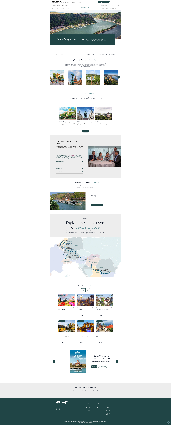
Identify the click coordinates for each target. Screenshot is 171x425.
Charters (107, 406)
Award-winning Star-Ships (60, 161)
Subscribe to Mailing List (99, 406)
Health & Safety (88, 407)
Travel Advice (88, 410)
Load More (84, 131)
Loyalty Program (65, 5)
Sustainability (108, 410)
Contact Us (87, 403)
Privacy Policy (108, 413)
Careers (107, 407)
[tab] (79, 103)
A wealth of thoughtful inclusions (61, 171)
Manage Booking (104, 5)
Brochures (54, 5)
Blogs (97, 404)
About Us (107, 403)
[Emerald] (85, 8)
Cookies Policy (108, 414)
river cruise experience (72, 155)
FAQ (86, 406)
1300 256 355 (111, 5)
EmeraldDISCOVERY (59, 168)
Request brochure (97, 366)
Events (59, 5)
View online (89, 366)
